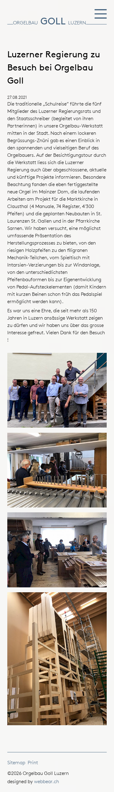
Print (33, 762)
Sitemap (16, 762)
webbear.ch (46, 781)
